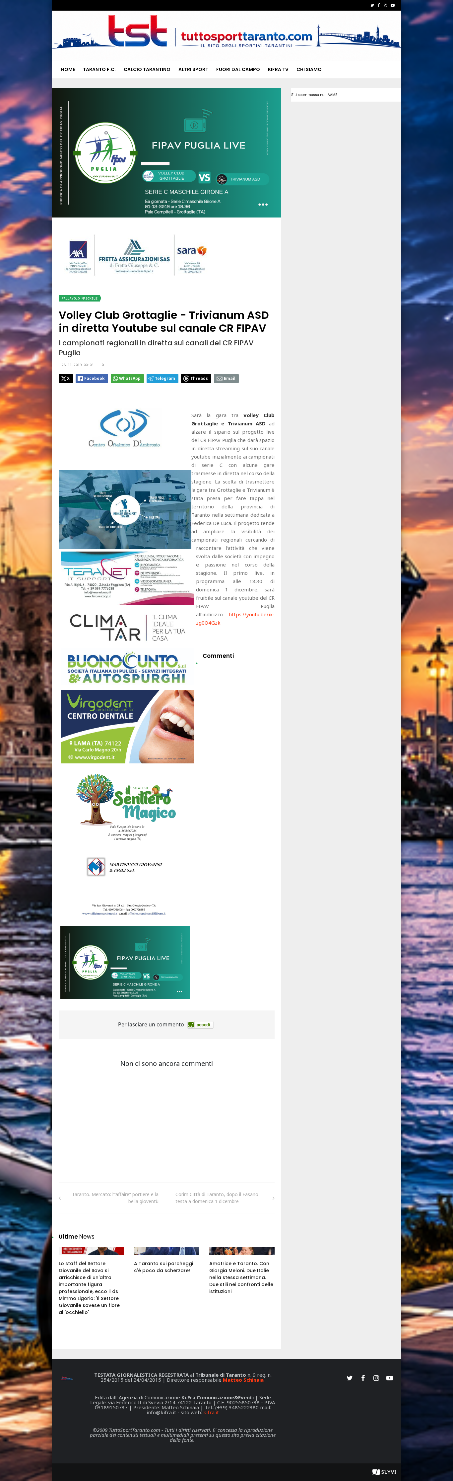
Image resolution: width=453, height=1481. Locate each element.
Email (229, 378)
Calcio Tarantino (147, 69)
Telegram (165, 378)
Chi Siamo (309, 69)
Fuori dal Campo (238, 69)
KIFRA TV (278, 69)
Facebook (94, 378)
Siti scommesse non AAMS (314, 94)
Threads (199, 378)
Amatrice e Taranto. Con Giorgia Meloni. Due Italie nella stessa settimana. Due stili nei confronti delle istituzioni (241, 1277)
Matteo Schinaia (243, 1379)
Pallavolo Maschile (79, 298)
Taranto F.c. (99, 69)
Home (68, 69)
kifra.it (211, 1412)
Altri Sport (193, 69)
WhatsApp (130, 378)
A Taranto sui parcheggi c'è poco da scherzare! (163, 1267)
